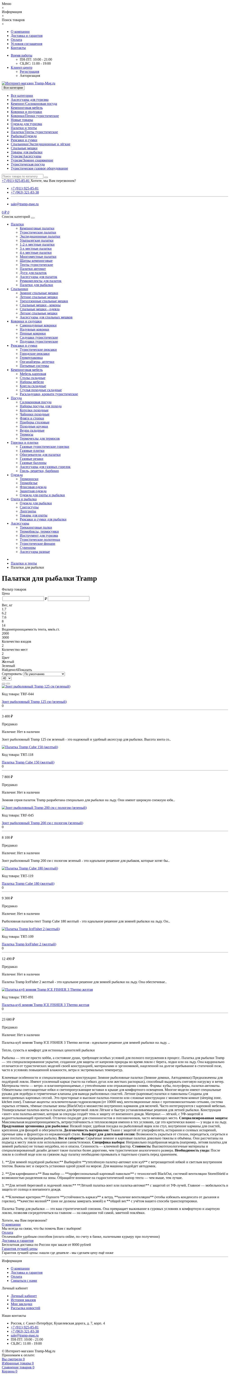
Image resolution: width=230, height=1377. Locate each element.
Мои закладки (21, 1304)
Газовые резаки (31, 459)
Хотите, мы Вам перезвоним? (53, 181)
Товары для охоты (33, 515)
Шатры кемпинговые (36, 261)
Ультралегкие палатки (36, 240)
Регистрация (29, 71)
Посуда (16, 398)
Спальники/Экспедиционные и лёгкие (40, 144)
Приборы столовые (34, 422)
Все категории (22, 95)
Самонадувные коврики (38, 325)
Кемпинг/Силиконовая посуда (34, 104)
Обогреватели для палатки (40, 455)
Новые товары (22, 120)
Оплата (16, 40)
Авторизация (30, 75)
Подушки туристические (39, 341)
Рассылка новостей (25, 1308)
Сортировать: (12, 674)
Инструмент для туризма (39, 535)
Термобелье (29, 483)
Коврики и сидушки (26, 321)
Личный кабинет (24, 1296)
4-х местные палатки (36, 252)
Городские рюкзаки (35, 353)
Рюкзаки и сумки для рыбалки (43, 519)
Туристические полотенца (40, 539)
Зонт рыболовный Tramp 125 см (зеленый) (34, 702)
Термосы (26, 434)
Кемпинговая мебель (27, 108)
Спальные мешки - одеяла (40, 309)
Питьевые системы (34, 366)
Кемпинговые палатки (37, 228)
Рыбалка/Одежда (24, 136)
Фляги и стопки (32, 418)
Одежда (17, 475)
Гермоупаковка (31, 358)
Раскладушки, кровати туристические (49, 394)
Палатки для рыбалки (36, 285)
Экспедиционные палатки (40, 236)
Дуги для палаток (33, 273)
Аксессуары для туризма (30, 100)
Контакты (18, 48)
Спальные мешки (24, 148)
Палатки (17, 224)
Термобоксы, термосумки (39, 531)
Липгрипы (28, 511)
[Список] (3, 683)
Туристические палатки (38, 232)
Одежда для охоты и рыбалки (42, 495)
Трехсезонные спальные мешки (44, 301)
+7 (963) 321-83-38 (25, 192)
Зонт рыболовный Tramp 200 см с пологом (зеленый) (42, 823)
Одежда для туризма (26, 124)
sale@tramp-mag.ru (25, 204)
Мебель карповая (33, 374)
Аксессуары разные (35, 552)
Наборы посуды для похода (41, 406)
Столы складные (32, 378)
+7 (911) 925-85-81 (25, 188)
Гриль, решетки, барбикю (39, 471)
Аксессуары (20, 523)
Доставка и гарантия (26, 36)
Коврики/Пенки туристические (35, 116)
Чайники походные (34, 414)
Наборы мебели (32, 382)
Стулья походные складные (41, 390)
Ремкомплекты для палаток (41, 281)
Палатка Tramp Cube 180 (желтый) (28, 883)
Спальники (19, 289)
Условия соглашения (26, 44)
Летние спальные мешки (39, 297)
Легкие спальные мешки (39, 313)
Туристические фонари (37, 543)
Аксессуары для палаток (38, 277)
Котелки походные (34, 410)
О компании (20, 31)
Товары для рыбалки (26, 152)
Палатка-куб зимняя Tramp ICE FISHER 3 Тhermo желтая (45, 1005)
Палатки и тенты (24, 128)
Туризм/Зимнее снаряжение (32, 160)
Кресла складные (33, 386)
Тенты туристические (36, 265)
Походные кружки (34, 426)
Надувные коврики (34, 329)
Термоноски (29, 479)
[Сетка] (8, 683)
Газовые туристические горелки (44, 446)
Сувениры (28, 547)
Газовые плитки (32, 450)
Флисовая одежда (33, 487)
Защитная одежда (33, 491)
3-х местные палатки (36, 248)
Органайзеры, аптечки (37, 362)
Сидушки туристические (39, 337)
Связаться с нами (24, 1280)
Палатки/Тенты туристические (34, 132)
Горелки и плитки (24, 442)
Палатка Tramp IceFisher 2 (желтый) (29, 944)
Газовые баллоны (33, 463)
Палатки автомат (33, 269)
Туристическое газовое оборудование (39, 168)
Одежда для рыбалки (36, 503)
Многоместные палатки (38, 256)
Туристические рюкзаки (38, 349)
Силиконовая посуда (35, 402)
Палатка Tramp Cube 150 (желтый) (28, 762)
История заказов (23, 1300)
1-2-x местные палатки (37, 244)
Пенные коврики (33, 333)
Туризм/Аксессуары (26, 156)
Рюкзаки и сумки (24, 140)
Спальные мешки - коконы (40, 305)
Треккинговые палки (36, 527)
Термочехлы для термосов (40, 438)
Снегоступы (29, 507)
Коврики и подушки (26, 112)
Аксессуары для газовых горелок (45, 467)
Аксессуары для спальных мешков (46, 317)
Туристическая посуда (28, 164)
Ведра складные (32, 430)
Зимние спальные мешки (39, 293)
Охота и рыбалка (24, 499)
